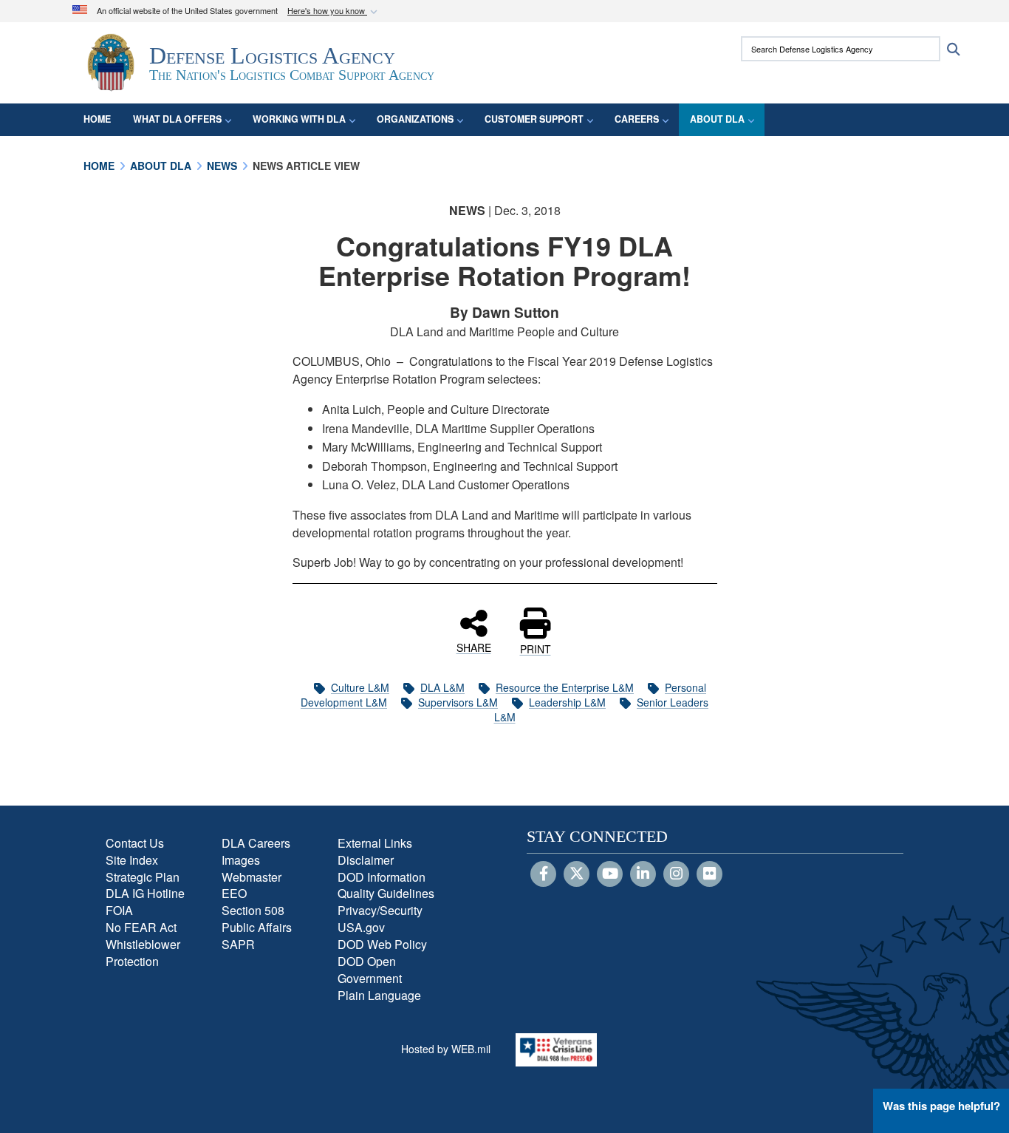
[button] (333, 11)
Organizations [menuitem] (415, 119)
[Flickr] (709, 874)
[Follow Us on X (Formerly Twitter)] (576, 874)
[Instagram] (676, 874)
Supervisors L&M (458, 702)
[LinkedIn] (643, 874)
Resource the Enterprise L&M (565, 687)
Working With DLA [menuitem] (299, 119)
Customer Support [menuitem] (534, 119)
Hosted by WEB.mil (445, 1048)
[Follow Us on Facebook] (543, 874)
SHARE (473, 646)
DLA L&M (442, 687)
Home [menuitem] (97, 119)
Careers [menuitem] (637, 119)
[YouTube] (610, 874)
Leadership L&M (567, 702)
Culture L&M (360, 687)
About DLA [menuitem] (717, 119)
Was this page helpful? (941, 1106)
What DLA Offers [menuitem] (177, 119)
